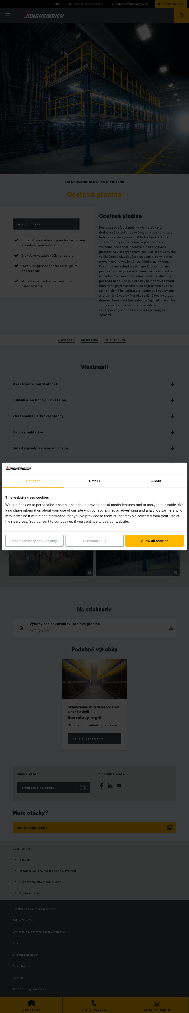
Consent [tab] (33, 481)
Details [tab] (94, 481)
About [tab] (156, 481)
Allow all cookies (154, 541)
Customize (91, 541)
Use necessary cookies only (34, 541)
